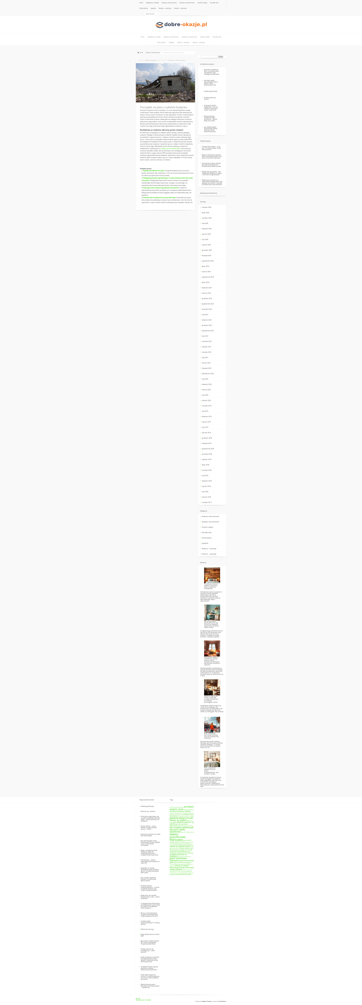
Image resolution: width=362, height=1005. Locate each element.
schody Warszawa (186, 867)
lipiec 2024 (205, 282)
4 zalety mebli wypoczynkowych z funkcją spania (150, 922)
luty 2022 (205, 336)
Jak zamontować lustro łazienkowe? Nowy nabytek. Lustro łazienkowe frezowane (150, 843)
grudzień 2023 (207, 298)
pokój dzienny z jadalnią (185, 853)
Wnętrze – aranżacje (209, 549)
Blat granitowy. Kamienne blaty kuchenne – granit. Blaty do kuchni (210, 118)
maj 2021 (205, 357)
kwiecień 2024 (207, 288)
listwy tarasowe (178, 843)
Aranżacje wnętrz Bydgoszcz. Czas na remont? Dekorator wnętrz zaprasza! (211, 107)
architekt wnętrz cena (182, 808)
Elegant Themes (207, 1001)
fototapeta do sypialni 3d (176, 813)
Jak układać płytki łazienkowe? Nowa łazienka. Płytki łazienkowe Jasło (210, 129)
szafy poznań (186, 870)
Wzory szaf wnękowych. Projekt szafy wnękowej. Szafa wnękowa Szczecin (149, 914)
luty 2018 (205, 492)
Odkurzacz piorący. (147, 929)
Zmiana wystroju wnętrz (210, 98)
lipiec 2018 (205, 465)
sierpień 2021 (206, 347)
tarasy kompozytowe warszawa (180, 874)
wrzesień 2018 (207, 454)
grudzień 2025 (207, 250)
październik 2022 (208, 331)
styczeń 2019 (206, 433)
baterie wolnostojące (189, 809)
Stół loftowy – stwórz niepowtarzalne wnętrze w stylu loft (150, 861)
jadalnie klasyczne (179, 818)
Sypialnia (205, 543)
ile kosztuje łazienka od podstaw (186, 816)
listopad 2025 (206, 255)
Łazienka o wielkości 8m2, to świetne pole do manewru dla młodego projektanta (211, 72)
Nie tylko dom (207, 532)
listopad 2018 (206, 443)
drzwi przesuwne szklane (180, 811)
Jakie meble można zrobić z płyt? (150, 935)
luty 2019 (205, 427)
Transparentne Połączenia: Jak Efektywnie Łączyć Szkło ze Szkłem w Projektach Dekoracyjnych (150, 905)
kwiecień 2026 (207, 229)
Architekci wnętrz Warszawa (177, 807)
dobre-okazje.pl (151, 60)
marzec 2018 (206, 486)
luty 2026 (205, 239)
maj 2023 (205, 315)
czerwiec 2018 (207, 470)
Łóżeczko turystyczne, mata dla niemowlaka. (150, 835)
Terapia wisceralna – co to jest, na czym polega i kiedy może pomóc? (211, 148)
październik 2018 (208, 449)
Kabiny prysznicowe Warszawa (178, 837)
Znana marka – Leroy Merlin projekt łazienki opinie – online (149, 827)
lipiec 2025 (205, 266)
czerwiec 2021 (207, 352)
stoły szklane (176, 869)
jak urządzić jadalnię (180, 827)
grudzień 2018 (207, 438)
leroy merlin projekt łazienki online (180, 841)
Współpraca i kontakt (143, 1000)
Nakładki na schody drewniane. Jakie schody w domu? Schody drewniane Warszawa (150, 870)
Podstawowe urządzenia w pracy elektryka (159, 197)
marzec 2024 (206, 293)
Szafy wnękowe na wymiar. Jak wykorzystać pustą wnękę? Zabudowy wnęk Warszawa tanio (150, 959)
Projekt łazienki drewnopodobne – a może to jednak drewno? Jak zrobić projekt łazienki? (150, 888)
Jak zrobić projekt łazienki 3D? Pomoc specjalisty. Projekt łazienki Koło (150, 942)
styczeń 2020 (206, 400)
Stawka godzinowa (210, 91)
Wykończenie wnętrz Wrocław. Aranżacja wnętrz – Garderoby (150, 985)
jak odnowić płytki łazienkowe (179, 825)
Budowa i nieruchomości (153, 52)
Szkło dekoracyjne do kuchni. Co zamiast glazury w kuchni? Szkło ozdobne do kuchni (150, 977)
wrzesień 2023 (207, 309)
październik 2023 (208, 304)
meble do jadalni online (180, 846)
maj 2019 (205, 411)
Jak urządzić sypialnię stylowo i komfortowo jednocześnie (148, 879)
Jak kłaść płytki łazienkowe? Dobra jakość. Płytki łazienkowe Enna (211, 82)
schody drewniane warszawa (177, 864)
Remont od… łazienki (148, 811)
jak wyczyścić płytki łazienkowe (181, 829)
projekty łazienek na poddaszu (178, 855)
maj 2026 (205, 223)
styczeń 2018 (206, 497)
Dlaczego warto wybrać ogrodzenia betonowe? (161, 188)
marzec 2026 (206, 234)
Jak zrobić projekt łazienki (187, 832)
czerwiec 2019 (207, 406)
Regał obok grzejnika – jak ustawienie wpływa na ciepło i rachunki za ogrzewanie (212, 173)
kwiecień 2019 (207, 416)
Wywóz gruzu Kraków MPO (170, 148)
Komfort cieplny (207, 527)
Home (141, 52)
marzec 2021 (206, 363)
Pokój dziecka (206, 538)
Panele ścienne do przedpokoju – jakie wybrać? (148, 950)
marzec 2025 (206, 272)
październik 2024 (208, 277)
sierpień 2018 (206, 459)
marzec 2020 (206, 390)
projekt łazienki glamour (184, 856)
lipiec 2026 (205, 213)
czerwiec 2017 (207, 502)
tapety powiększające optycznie (185, 873)
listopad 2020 (206, 368)
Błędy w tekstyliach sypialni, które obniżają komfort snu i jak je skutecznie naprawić (212, 156)
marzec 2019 (206, 422)
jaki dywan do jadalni (181, 819)
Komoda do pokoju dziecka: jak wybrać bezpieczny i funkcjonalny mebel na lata (211, 164)
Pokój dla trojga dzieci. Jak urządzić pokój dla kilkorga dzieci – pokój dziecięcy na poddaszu (150, 818)
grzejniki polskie (178, 814)
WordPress (223, 1001)
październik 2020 (208, 374)
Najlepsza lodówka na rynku (154, 171)
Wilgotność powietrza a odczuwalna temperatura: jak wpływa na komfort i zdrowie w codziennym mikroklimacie (212, 182)
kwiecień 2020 (207, 384)
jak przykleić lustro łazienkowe (185, 826)
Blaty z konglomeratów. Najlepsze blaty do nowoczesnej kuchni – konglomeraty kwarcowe (149, 852)
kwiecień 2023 (207, 320)
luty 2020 (205, 395)
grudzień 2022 (207, 325)
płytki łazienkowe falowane (178, 859)
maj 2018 (205, 475)
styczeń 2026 (206, 245)
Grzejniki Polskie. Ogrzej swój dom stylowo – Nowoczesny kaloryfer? (149, 968)
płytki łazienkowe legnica (182, 862)
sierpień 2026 (206, 207)
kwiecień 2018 (207, 481)
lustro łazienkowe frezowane (183, 845)
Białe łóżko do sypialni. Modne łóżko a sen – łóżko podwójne (150, 896)
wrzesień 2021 (207, 341)
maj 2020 (205, 379)
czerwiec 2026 (207, 218)
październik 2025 (208, 261)
